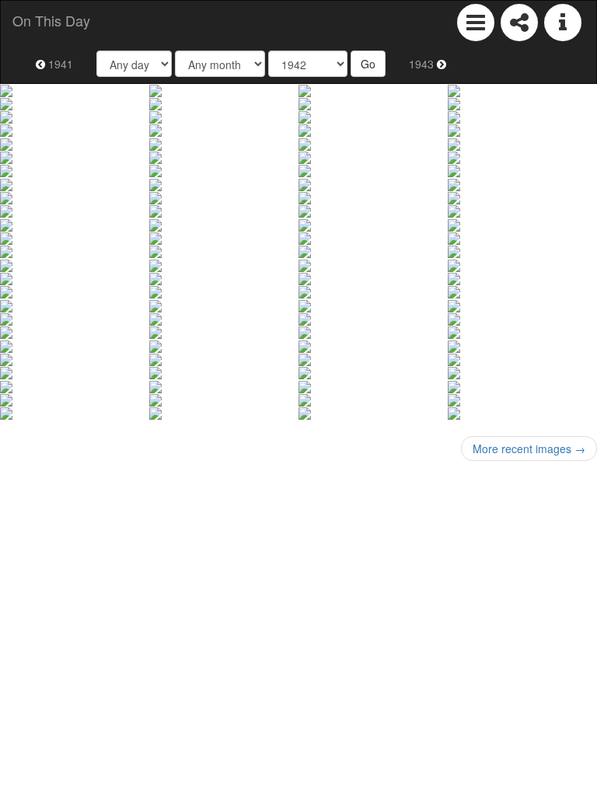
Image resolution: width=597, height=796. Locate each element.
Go (368, 64)
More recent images (529, 448)
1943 (423, 64)
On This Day (51, 20)
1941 (59, 64)
